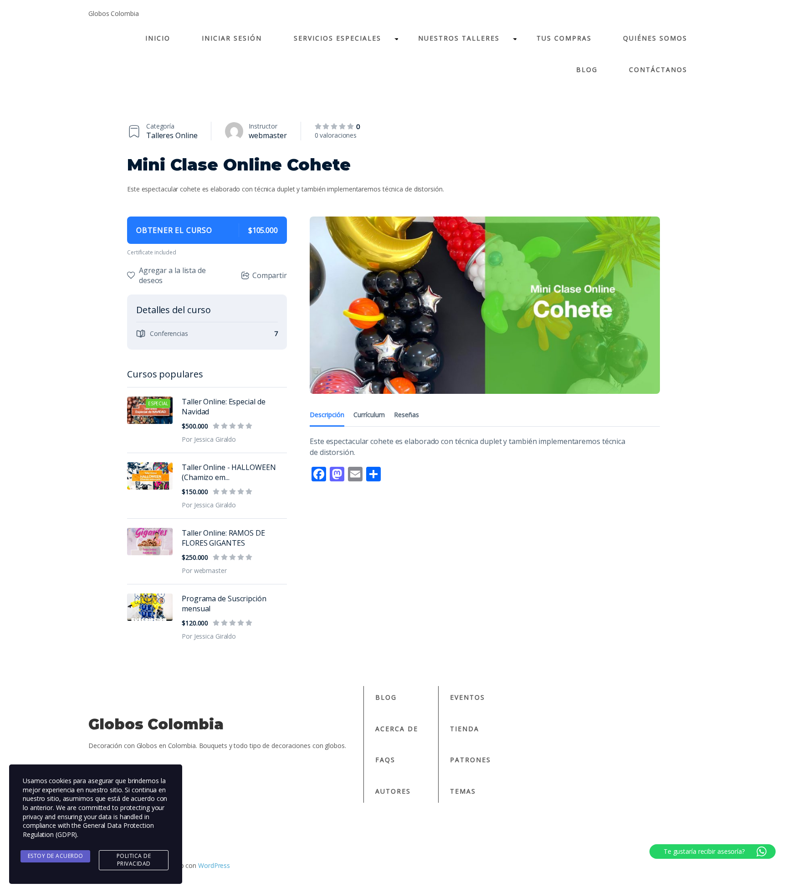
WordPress (214, 865)
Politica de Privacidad (134, 859)
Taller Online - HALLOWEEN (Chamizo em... (229, 472)
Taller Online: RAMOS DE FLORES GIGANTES (223, 538)
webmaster (267, 135)
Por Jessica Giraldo (209, 439)
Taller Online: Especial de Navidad (223, 407)
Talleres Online (172, 135)
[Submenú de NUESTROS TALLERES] (514, 38)
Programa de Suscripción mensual (224, 604)
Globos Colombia (113, 13)
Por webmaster (204, 570)
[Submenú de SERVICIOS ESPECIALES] (396, 38)
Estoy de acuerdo (55, 856)
